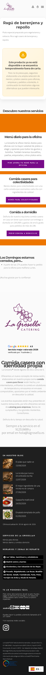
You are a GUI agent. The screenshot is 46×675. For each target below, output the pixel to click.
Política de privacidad (15, 651)
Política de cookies (12, 653)
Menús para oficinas (10, 540)
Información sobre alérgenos (11, 656)
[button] (42, 7)
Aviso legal (6, 651)
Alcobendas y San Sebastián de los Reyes (23, 566)
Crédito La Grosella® (25, 656)
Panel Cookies (35, 656)
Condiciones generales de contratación (29, 653)
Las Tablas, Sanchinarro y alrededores (22, 557)
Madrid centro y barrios (16, 562)
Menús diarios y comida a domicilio (16, 542)
